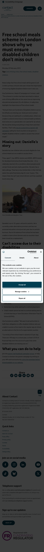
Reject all (22, 298)
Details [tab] (22, 258)
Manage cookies (21, 291)
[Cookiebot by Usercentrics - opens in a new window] (27, 252)
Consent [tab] (8, 258)
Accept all (22, 285)
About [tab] (36, 258)
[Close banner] (41, 252)
